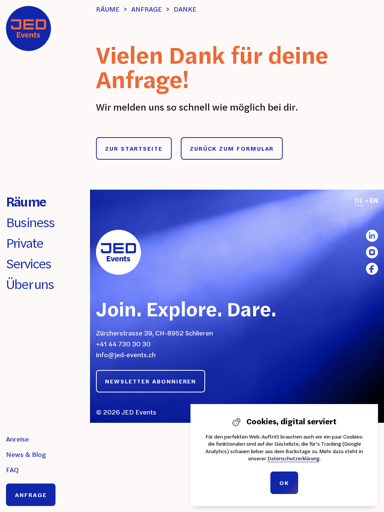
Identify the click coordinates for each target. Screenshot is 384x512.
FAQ (12, 470)
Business (30, 222)
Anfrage (30, 495)
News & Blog (26, 454)
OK (284, 483)
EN (374, 200)
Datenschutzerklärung (293, 458)
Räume (26, 201)
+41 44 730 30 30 (123, 344)
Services (28, 263)
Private (24, 242)
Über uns (30, 283)
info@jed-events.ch (126, 354)
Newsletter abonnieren (150, 381)
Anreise (17, 439)
